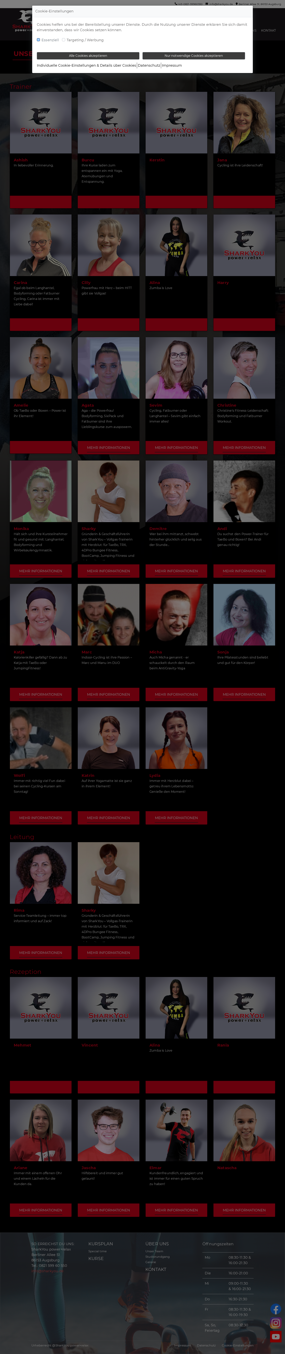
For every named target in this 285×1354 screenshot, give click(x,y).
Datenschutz (149, 65)
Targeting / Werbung (85, 40)
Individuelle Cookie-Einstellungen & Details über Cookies (86, 65)
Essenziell (50, 40)
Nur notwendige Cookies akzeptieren (194, 56)
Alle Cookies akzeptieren (88, 56)
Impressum (172, 65)
